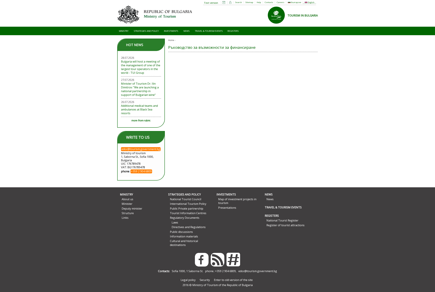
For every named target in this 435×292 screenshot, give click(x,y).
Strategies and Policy (146, 30)
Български (296, 2)
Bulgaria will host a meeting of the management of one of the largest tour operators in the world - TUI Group (140, 67)
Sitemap (249, 2)
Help (259, 2)
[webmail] (224, 2)
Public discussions (181, 232)
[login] (230, 2)
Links (125, 218)
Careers (280, 2)
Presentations (227, 208)
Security (205, 280)
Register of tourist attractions (285, 225)
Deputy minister (132, 208)
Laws (175, 222)
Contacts (269, 2)
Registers (233, 30)
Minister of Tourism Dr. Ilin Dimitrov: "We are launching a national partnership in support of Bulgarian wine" (140, 89)
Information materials (184, 236)
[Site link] (278, 25)
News (187, 30)
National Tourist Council (185, 199)
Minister (127, 204)
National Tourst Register (282, 220)
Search (238, 2)
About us (127, 199)
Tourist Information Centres (188, 213)
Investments (171, 30)
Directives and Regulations (189, 227)
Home (171, 40)
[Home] (154, 25)
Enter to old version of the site (233, 280)
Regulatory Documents (184, 218)
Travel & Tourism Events (209, 30)
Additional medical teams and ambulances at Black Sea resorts (139, 109)
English (310, 2)
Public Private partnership (186, 208)
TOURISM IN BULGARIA (303, 15)
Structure (128, 213)
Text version (211, 2)
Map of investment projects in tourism (237, 201)
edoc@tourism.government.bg (257, 271)
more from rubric (141, 120)
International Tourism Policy (188, 204)
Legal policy (188, 280)
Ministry (123, 30)
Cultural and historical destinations (184, 243)
